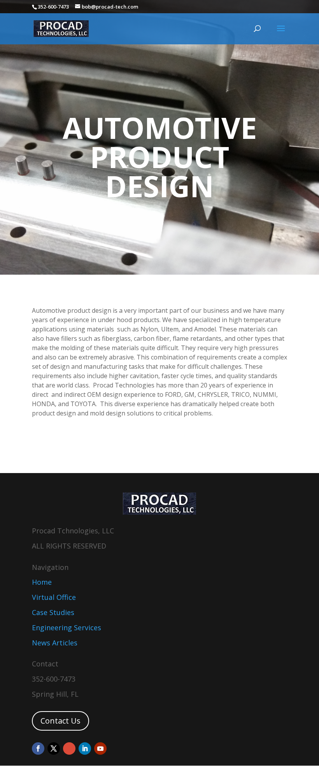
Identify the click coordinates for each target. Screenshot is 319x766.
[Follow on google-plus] (69, 748)
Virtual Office (54, 597)
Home (42, 582)
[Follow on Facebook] (38, 748)
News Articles (54, 642)
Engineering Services (66, 627)
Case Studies (53, 612)
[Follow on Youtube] (100, 748)
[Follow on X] (53, 748)
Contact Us (60, 720)
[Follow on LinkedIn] (85, 748)
